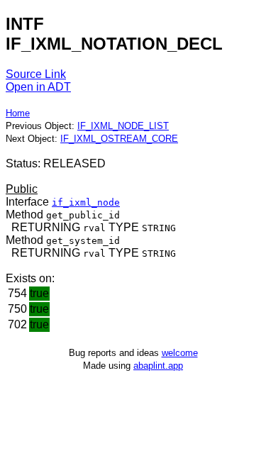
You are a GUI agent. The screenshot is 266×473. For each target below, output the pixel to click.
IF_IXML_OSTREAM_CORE (119, 138)
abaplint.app (158, 365)
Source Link (36, 74)
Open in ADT (38, 87)
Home (18, 113)
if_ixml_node (86, 202)
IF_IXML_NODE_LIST (123, 126)
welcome (180, 352)
